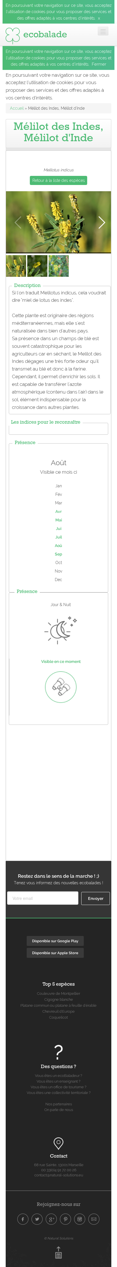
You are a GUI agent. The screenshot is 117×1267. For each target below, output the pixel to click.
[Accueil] (36, 34)
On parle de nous (58, 1110)
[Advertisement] (58, 791)
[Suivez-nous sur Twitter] (37, 1219)
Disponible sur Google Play (55, 941)
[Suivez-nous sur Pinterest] (65, 1219)
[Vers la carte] (58, 1144)
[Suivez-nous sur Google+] (51, 1219)
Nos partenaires (58, 1104)
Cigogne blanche (58, 999)
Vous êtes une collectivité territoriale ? (59, 1093)
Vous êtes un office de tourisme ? (58, 1087)
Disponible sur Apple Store (55, 953)
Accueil (17, 108)
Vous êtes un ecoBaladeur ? (58, 1075)
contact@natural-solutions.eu (58, 1175)
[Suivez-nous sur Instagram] (79, 1219)
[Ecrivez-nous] (94, 1219)
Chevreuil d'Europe (58, 1011)
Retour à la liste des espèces (58, 180)
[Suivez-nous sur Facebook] (23, 1219)
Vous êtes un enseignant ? (58, 1081)
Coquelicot (58, 1017)
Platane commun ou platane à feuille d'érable (58, 1005)
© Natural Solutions (58, 1238)
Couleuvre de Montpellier (58, 993)
